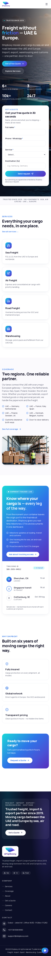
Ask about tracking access (21, 554)
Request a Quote (18, 760)
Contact (8, 910)
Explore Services (13, 71)
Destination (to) (12, 161)
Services (8, 886)
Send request (24, 173)
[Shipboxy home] (10, 851)
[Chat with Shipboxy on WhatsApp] (45, 950)
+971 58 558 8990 (15, 930)
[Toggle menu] (46, 4)
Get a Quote (13, 832)
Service (9, 149)
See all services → (10, 231)
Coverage (9, 891)
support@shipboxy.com (18, 936)
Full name (10, 127)
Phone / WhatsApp (14, 138)
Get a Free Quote (13, 63)
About (7, 896)
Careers (8, 905)
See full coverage (10, 429)
